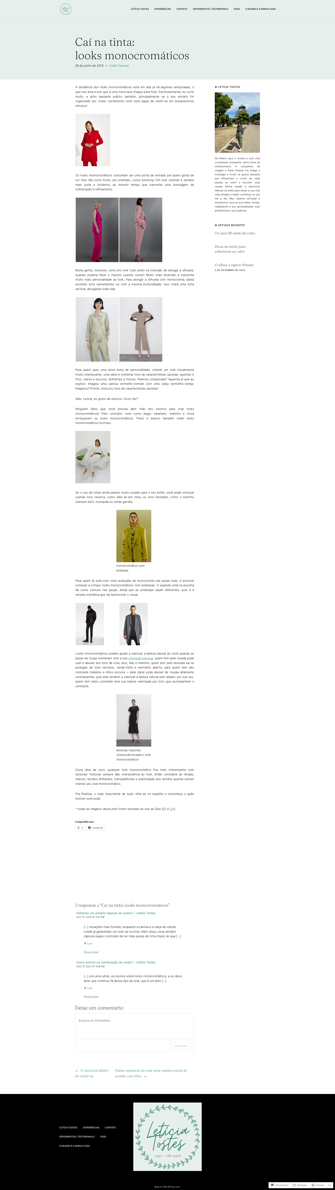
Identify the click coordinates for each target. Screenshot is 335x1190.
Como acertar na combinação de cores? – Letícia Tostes (115, 962)
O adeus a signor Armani (234, 265)
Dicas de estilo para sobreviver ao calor (230, 249)
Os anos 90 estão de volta (235, 233)
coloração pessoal (140, 658)
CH (172, 809)
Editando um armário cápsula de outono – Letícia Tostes (115, 913)
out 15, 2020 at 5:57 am (90, 917)
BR (164, 809)
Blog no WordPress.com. (167, 1186)
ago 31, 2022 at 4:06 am (90, 966)
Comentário (180, 1045)
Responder (91, 952)
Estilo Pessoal (119, 65)
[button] (97, 229)
